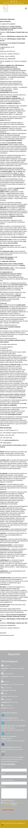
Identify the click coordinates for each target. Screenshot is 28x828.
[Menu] (26, 8)
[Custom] (16, 1)
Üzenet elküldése (8, 810)
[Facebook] (11, 1)
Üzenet (3, 786)
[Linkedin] (14, 1)
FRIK (2, 825)
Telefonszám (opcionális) (7, 780)
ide (19, 761)
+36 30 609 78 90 (8, 3)
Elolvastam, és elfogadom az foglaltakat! (13, 803)
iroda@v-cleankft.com (19, 3)
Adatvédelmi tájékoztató (8, 800)
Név (2, 767)
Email (3, 773)
